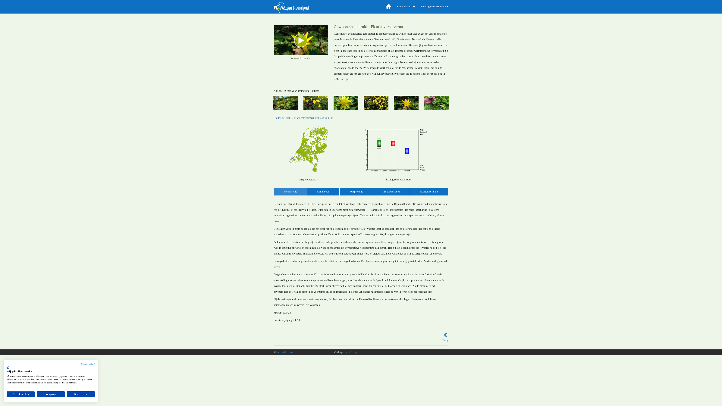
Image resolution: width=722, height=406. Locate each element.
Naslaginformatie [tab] (429, 191)
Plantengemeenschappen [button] (433, 6)
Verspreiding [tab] (356, 191)
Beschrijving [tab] (290, 191)
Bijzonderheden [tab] (391, 191)
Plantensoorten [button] (405, 6)
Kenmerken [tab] (323, 191)
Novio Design (351, 352)
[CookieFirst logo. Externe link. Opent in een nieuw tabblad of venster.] (8, 367)
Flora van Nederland (284, 352)
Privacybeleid (87, 364)
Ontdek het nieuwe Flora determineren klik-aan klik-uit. (303, 118)
